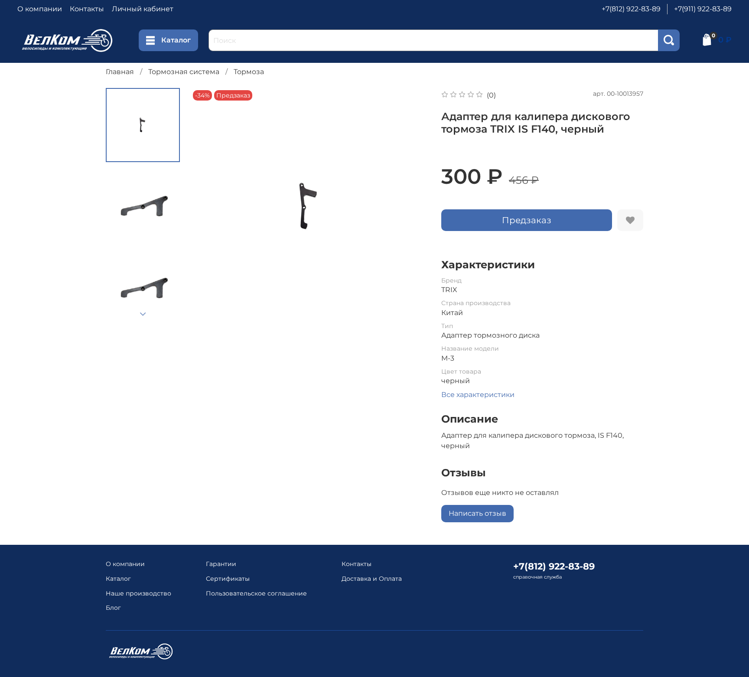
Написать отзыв (477, 513)
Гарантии (221, 564)
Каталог (176, 40)
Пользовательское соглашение (256, 593)
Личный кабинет (142, 9)
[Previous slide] (208, 206)
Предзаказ (526, 220)
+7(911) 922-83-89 (703, 9)
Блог (113, 608)
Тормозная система (183, 72)
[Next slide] (143, 314)
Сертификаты (228, 579)
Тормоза (249, 72)
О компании (39, 9)
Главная (120, 72)
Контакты (87, 9)
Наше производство (138, 593)
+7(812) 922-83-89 (631, 9)
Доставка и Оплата (372, 579)
